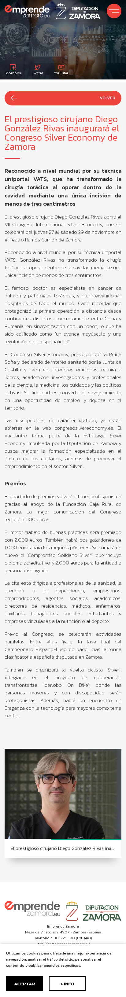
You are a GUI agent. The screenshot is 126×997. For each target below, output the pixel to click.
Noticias (70, 49)
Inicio (54, 49)
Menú (114, 11)
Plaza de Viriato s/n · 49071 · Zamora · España (63, 932)
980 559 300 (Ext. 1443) (71, 938)
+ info (67, 983)
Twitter (37, 72)
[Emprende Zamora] (27, 11)
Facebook (13, 72)
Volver (107, 98)
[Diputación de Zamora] (78, 11)
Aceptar (24, 983)
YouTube (61, 72)
